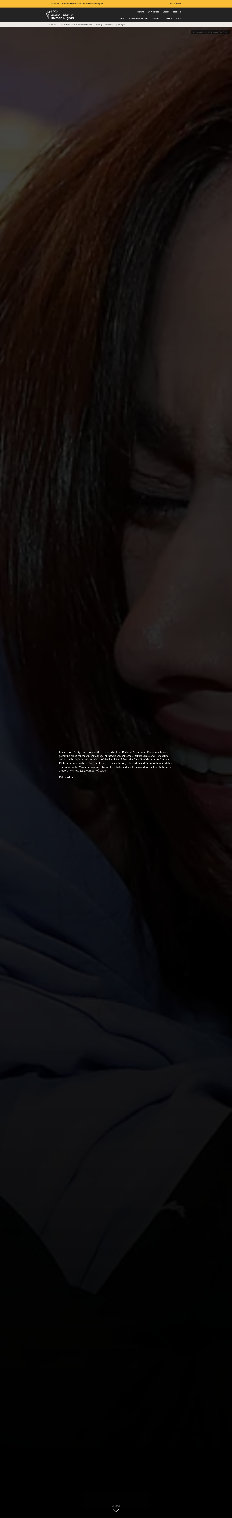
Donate (140, 12)
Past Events (70, 25)
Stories (155, 18)
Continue (116, 1506)
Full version (66, 777)
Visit (122, 18)
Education (167, 18)
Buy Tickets (153, 12)
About (178, 18)
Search (166, 12)
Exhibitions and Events (138, 18)
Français (177, 12)
